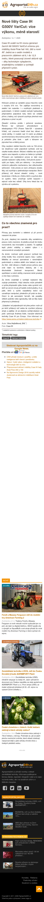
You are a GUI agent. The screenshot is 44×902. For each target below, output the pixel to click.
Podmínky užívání (30, 880)
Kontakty (25, 877)
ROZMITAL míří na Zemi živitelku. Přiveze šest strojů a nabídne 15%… (28, 814)
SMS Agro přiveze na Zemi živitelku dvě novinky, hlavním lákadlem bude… (26, 824)
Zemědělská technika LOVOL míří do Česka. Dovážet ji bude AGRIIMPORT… (28, 803)
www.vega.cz (26, 898)
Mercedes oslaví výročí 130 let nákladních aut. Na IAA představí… (27, 853)
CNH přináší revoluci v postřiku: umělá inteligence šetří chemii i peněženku (22, 358)
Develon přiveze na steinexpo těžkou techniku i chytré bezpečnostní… (26, 864)
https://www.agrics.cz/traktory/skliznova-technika (20, 319)
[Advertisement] (22, 478)
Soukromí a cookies (29, 882)
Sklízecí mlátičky (18, 338)
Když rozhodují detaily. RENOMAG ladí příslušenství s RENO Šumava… (28, 842)
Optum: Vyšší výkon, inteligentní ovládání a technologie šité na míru (23, 363)
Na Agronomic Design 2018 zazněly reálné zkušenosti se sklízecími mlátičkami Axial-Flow (23, 375)
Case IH (6, 338)
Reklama (33, 877)
